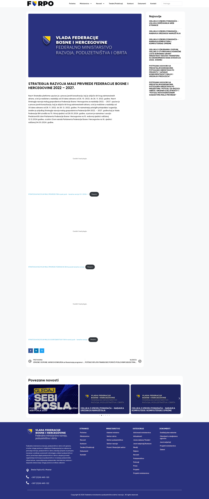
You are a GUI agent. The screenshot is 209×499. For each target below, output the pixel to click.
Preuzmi (94, 194)
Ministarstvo (84, 4)
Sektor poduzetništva (115, 440)
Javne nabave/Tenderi (141, 440)
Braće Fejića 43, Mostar (41, 470)
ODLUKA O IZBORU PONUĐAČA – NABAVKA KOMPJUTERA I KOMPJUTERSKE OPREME (164, 41)
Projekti (136, 470)
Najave (136, 451)
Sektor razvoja (112, 444)
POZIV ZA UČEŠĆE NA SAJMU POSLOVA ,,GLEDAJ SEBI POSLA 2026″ (53, 409)
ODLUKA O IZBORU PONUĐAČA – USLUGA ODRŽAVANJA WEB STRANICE (164, 23)
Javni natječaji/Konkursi (142, 444)
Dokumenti (142, 4)
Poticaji (136, 462)
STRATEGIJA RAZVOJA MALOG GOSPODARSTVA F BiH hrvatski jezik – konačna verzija (57, 339)
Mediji (135, 447)
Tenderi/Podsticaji (116, 4)
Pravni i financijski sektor (116, 447)
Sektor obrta (111, 436)
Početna (72, 4)
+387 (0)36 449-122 (40, 483)
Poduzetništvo (138, 458)
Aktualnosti (137, 436)
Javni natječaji (165, 442)
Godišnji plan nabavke (168, 433)
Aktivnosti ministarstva (142, 433)
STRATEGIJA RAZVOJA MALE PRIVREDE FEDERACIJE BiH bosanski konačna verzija (56, 267)
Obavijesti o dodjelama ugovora (169, 437)
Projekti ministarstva (141, 473)
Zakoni (162, 450)
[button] (29, 398)
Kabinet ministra (113, 433)
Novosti (99, 4)
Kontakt (153, 4)
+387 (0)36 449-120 (40, 477)
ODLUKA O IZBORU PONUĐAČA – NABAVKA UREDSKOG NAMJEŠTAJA (165, 32)
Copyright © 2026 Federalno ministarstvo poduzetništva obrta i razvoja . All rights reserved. (104, 495)
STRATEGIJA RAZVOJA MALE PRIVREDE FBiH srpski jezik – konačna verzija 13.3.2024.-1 (58, 194)
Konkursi (130, 4)
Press (135, 466)
